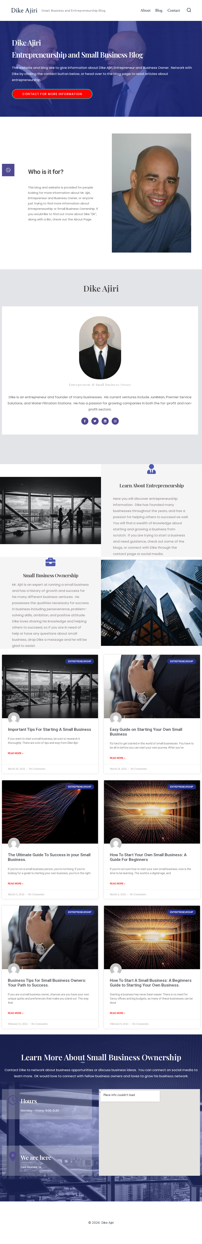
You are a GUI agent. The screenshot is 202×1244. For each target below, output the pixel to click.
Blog (159, 10)
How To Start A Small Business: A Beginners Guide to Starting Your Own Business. (151, 983)
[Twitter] (94, 421)
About (145, 10)
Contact (173, 10)
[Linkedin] (105, 421)
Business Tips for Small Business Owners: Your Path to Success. (47, 983)
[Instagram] (115, 421)
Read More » (15, 753)
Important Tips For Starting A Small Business (49, 729)
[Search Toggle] (189, 10)
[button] (52, 94)
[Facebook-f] (84, 421)
